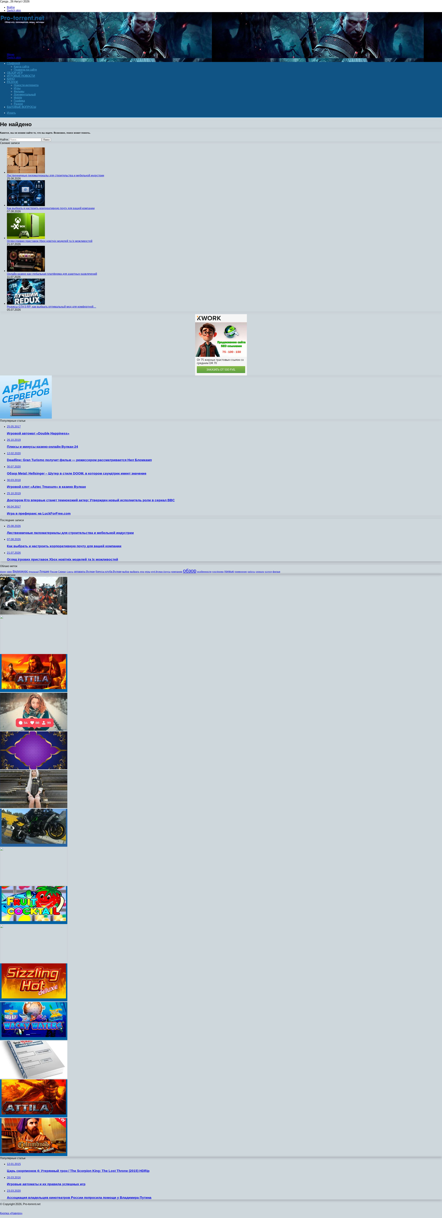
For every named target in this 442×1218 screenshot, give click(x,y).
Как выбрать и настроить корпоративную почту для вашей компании (51, 208)
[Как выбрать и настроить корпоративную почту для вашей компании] (26, 205)
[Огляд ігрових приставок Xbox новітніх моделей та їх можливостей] (26, 237)
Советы (70, 572)
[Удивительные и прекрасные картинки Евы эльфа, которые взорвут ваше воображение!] (33, 807)
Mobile (18, 97)
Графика (19, 100)
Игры (17, 88)
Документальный (25, 94)
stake (9, 572)
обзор (189, 570)
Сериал (62, 571)
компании (176, 571)
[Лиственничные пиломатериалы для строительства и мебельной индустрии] (26, 172)
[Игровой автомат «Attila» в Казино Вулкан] (33, 1116)
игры (147, 571)
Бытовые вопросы (21, 106)
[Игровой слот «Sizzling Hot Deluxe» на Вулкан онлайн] (33, 1000)
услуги (268, 571)
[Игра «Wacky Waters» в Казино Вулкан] (33, 1039)
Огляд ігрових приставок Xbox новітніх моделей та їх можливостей (49, 241)
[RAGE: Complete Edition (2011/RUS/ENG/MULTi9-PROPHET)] (33, 652)
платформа (218, 572)
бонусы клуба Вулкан (108, 571)
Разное (12, 82)
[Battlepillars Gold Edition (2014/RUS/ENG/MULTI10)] (33, 884)
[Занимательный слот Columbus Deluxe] (33, 1155)
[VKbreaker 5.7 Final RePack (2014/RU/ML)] (33, 1077)
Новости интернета (26, 85)
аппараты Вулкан (84, 571)
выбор (125, 571)
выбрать (134, 571)
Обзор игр (15, 72)
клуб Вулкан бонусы (161, 572)
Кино (11, 79)
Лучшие (44, 571)
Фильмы (19, 91)
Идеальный (34, 572)
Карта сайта (21, 66)
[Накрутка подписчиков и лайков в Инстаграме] (33, 729)
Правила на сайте (25, 69)
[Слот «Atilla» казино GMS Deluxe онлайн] (33, 691)
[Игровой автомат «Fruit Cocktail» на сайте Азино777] (33, 923)
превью (229, 571)
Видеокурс (20, 571)
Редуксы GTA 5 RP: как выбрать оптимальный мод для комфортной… (51, 306)
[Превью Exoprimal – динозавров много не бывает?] (33, 613)
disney (3, 572)
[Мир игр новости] (23, 48)
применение (241, 572)
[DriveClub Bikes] (33, 845)
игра (142, 572)
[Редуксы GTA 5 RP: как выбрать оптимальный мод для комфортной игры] (26, 303)
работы (251, 572)
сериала (260, 572)
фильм (276, 571)
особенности (204, 571)
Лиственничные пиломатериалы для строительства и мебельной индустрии (55, 175)
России (53, 571)
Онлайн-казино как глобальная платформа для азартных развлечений (52, 273)
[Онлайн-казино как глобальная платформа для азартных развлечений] (26, 270)
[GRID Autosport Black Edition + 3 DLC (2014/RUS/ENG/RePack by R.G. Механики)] (33, 961)
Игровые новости (21, 75)
